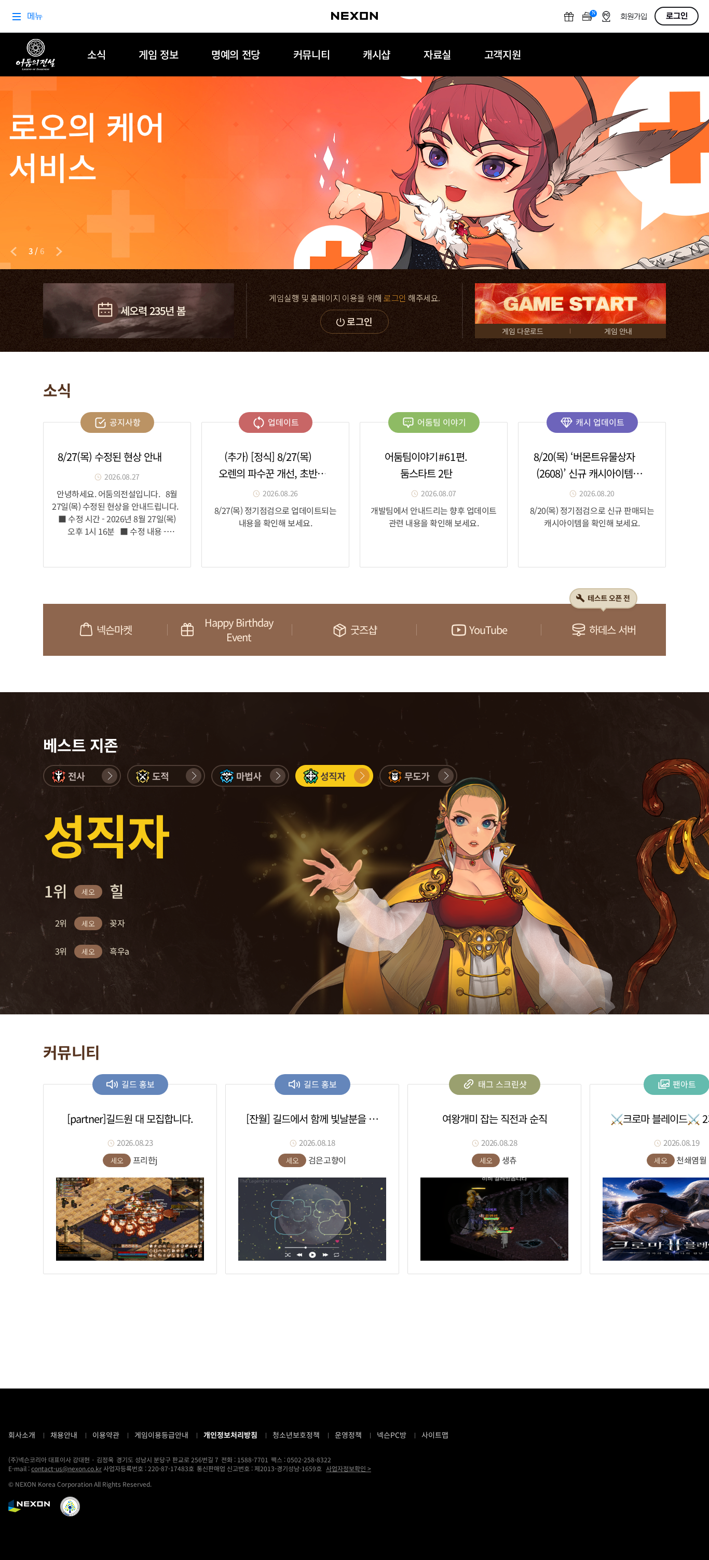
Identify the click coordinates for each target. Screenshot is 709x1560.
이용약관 (105, 1435)
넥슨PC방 (391, 1435)
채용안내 (63, 1435)
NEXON (29, 1506)
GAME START (570, 303)
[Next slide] (59, 251)
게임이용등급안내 (161, 1435)
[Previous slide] (13, 251)
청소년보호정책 (296, 1435)
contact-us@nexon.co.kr (66, 1468)
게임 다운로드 (522, 331)
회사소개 (21, 1435)
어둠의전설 (36, 54)
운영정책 (348, 1435)
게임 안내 (618, 331)
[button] (82, 776)
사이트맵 (434, 1435)
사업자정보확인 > (348, 1468)
